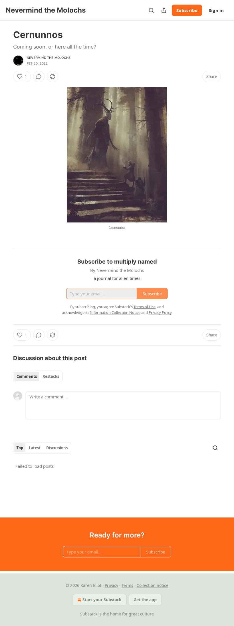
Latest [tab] (35, 447)
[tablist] (37, 376)
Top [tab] (20, 447)
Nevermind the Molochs (48, 58)
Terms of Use (145, 306)
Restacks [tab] (51, 376)
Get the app (145, 599)
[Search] (151, 10)
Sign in (216, 10)
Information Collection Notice (115, 312)
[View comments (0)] (39, 76)
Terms (127, 585)
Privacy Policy (160, 312)
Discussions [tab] (57, 447)
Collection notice (152, 585)
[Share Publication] (164, 10)
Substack (88, 614)
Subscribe (186, 10)
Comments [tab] (27, 376)
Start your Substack (102, 599)
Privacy (111, 585)
